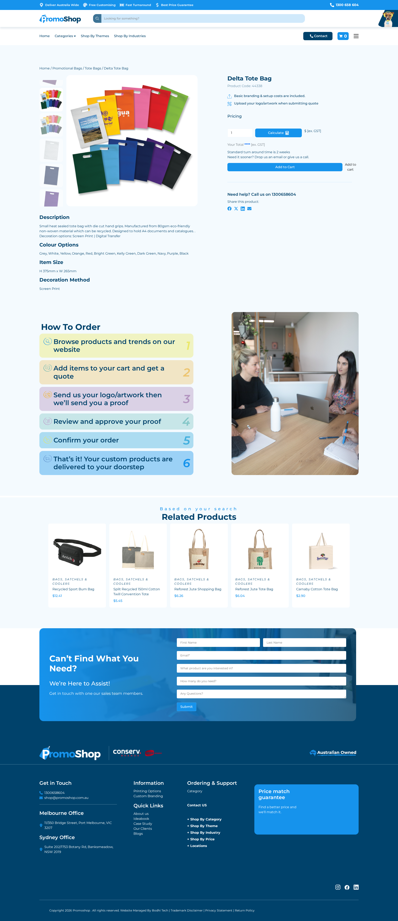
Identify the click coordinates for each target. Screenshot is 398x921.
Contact (321, 36)
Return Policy (245, 910)
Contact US (197, 805)
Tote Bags (93, 68)
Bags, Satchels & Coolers (69, 581)
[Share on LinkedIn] (243, 208)
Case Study (142, 824)
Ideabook (141, 819)
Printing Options (147, 791)
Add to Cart (285, 167)
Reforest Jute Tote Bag (254, 589)
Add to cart (350, 167)
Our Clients (142, 829)
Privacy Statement (218, 910)
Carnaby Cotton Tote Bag (317, 589)
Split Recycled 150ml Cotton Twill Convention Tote (136, 591)
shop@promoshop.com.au (66, 798)
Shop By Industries (130, 36)
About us (141, 814)
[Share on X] (236, 208)
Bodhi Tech (160, 910)
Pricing (234, 116)
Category (194, 791)
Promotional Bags (67, 68)
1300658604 (54, 793)
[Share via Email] (249, 208)
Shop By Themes (95, 36)
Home (44, 36)
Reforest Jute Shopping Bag (197, 589)
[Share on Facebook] (229, 208)
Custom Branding (148, 796)
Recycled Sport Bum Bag (73, 589)
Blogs (138, 834)
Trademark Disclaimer (187, 910)
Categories (64, 36)
